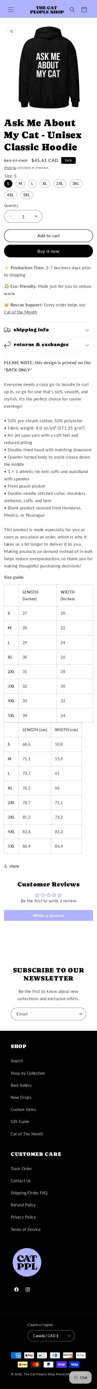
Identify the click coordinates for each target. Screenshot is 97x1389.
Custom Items (23, 1109)
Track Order (21, 1168)
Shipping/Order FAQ (29, 1193)
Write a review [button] (48, 915)
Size (10, 176)
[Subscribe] (80, 1014)
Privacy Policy (23, 1217)
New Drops (21, 1097)
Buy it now (48, 251)
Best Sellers (21, 1085)
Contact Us (21, 1180)
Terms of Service (26, 1229)
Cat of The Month (27, 1134)
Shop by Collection (28, 1073)
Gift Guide (20, 1121)
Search (17, 1060)
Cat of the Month (20, 312)
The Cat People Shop (39, 1374)
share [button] (14, 866)
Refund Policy (23, 1205)
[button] (11, 10)
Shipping (10, 167)
